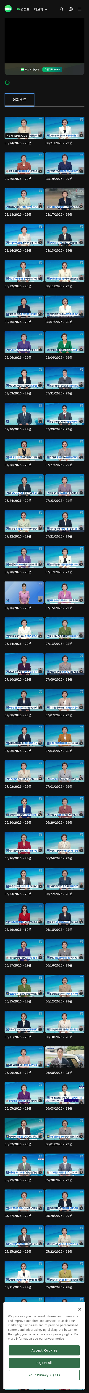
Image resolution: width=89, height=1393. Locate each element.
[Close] (80, 1309)
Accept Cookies (44, 1350)
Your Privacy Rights (44, 1375)
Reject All (44, 1362)
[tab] (19, 100)
